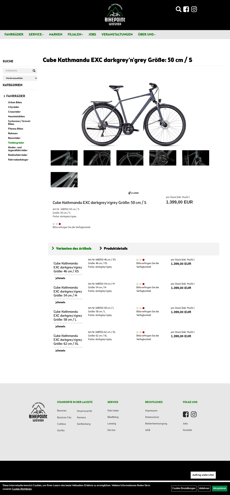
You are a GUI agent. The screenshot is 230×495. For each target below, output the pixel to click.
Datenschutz (152, 417)
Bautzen (61, 410)
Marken (55, 34)
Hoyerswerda (84, 411)
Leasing (111, 423)
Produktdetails (116, 248)
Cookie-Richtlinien (22, 489)
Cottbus (61, 424)
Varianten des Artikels (73, 248)
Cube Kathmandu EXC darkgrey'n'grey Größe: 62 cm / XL (68, 340)
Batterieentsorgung (156, 423)
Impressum (151, 410)
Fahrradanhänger (18, 160)
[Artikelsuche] (178, 10)
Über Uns (146, 34)
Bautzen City (64, 417)
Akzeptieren (219, 488)
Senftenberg (84, 424)
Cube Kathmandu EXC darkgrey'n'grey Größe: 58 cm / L (68, 316)
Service (35, 34)
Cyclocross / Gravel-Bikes (19, 123)
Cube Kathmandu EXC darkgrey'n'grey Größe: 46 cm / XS (68, 267)
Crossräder (14, 112)
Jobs (92, 34)
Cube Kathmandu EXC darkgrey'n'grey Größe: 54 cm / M (68, 292)
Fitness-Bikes (15, 129)
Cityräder (13, 107)
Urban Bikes (15, 102)
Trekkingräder (16, 143)
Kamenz (81, 417)
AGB (147, 430)
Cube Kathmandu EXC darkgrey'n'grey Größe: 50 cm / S (117, 60)
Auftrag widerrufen (203, 475)
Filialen (74, 34)
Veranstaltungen (117, 34)
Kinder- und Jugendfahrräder (17, 149)
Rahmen (13, 133)
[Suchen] (34, 71)
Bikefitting (113, 417)
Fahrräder (13, 34)
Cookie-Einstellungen (184, 488)
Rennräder (14, 138)
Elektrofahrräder (17, 155)
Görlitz (61, 430)
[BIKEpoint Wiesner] (115, 14)
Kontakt (187, 430)
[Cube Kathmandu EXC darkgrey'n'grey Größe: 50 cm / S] (133, 111)
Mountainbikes (16, 116)
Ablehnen (204, 488)
